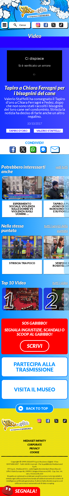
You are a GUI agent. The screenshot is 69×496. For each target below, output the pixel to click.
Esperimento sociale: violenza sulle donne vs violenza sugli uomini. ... (22, 208)
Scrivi (34, 346)
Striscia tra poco (22, 263)
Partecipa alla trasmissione (34, 367)
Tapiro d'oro (18, 130)
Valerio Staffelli (48, 130)
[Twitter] (53, 25)
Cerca (22, 24)
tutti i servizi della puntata (56, 228)
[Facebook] (46, 25)
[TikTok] (61, 25)
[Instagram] (38, 25)
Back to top (37, 408)
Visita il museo (34, 389)
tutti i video (60, 283)
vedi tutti (62, 167)
